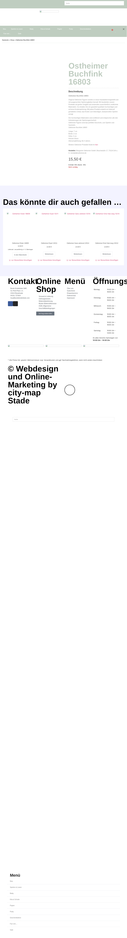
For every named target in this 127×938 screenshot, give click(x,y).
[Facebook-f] (10, 303)
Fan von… (7, 33)
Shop (12, 40)
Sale (19, 33)
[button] (20, 260)
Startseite (5, 40)
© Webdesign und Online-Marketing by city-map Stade (33, 384)
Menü (15, 875)
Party (71, 29)
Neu (4, 29)
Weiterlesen (49, 254)
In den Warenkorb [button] (20, 255)
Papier (59, 29)
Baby (31, 29)
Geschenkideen (85, 29)
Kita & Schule (45, 29)
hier (96, 145)
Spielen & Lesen (17, 29)
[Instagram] (15, 303)
